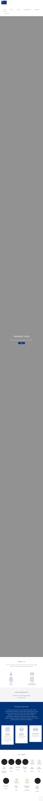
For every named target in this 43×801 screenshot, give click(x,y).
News (18, 9)
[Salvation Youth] (4, 2)
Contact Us (6, 13)
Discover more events (21, 697)
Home (5, 9)
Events (11, 9)
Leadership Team (27, 9)
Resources (37, 9)
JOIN (21, 343)
